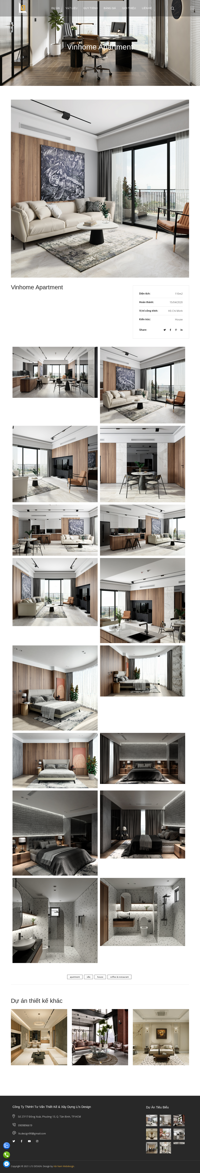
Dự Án (20, 1021)
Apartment (75, 976)
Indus (82, 1017)
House (100, 976)
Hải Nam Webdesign (63, 1166)
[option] (39, 1039)
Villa (88, 976)
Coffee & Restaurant (119, 976)
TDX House (26, 1017)
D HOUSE (147, 1017)
